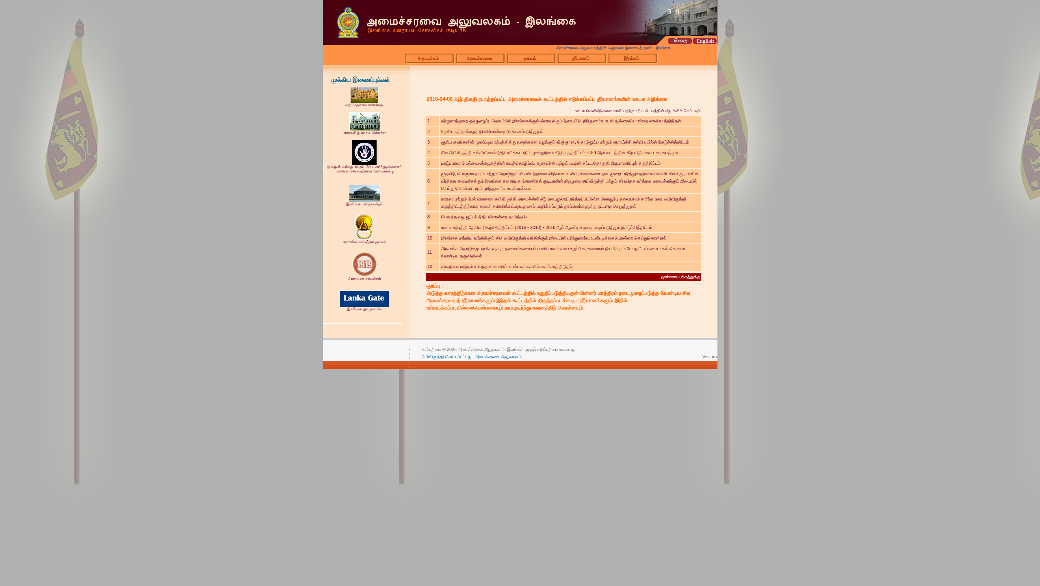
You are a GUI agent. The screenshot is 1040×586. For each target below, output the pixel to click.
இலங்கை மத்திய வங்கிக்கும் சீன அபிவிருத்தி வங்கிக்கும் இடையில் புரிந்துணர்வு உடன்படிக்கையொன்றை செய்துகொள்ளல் (553, 237)
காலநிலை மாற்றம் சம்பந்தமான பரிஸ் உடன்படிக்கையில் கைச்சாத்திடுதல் (506, 266)
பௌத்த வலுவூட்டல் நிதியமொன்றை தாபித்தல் (483, 216)
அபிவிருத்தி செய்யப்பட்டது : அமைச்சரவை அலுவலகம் (472, 356)
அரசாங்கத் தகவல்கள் (364, 279)
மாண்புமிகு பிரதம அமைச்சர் (364, 133)
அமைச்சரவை (479, 58)
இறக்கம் (631, 58)
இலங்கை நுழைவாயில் (364, 309)
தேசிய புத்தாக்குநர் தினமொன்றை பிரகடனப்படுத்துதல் (492, 131)
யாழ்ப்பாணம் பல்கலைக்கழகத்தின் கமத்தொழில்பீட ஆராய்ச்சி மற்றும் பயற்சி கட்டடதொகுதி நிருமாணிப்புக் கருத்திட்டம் (551, 163)
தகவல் (530, 58)
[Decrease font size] (685, 11)
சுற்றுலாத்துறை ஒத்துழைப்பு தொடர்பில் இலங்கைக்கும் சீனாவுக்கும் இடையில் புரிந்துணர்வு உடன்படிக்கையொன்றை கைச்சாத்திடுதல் (561, 120)
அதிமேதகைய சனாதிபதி (364, 105)
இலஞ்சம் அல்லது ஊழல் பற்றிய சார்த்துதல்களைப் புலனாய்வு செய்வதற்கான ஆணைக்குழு (364, 169)
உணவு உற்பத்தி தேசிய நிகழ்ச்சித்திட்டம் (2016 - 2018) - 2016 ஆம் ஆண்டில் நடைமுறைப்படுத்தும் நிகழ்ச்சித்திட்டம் (546, 227)
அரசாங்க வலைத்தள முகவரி (364, 242)
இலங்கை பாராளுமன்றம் (364, 204)
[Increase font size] (670, 11)
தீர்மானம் (580, 58)
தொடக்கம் (428, 58)
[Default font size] (677, 11)
